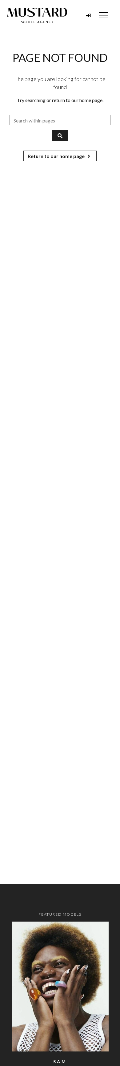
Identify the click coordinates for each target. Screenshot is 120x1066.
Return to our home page (57, 156)
